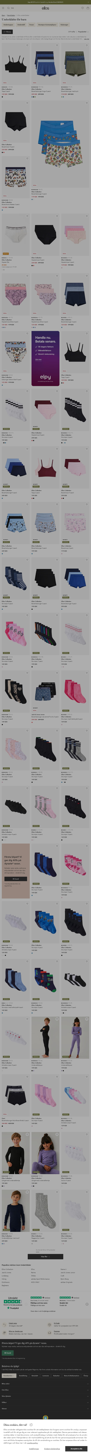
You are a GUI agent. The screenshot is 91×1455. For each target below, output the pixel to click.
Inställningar (34, 1449)
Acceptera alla (76, 1449)
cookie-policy (32, 1443)
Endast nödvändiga (52, 1449)
